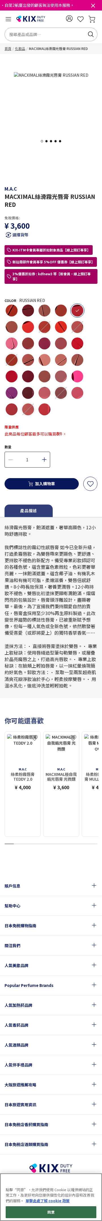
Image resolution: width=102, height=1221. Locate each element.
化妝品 (20, 48)
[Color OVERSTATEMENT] (44, 327)
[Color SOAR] (61, 393)
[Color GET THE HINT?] (77, 393)
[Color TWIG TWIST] (61, 343)
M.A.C (11, 188)
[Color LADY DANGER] (61, 327)
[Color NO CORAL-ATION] (28, 327)
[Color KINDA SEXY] (61, 360)
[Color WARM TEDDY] (44, 310)
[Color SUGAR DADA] (12, 360)
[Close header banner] (92, 6)
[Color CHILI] (12, 310)
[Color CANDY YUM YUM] (77, 376)
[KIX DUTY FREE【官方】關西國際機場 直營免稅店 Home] (30, 19)
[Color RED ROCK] (77, 343)
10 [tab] (93, 844)
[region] (51, 1197)
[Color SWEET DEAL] (28, 409)
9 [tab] (83, 844)
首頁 (8, 48)
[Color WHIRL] (44, 376)
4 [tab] (57, 141)
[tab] (29, 511)
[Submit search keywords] (90, 34)
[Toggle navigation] (8, 19)
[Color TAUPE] (12, 327)
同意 (51, 1212)
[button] (69, 18)
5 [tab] (62, 141)
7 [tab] (65, 844)
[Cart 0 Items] (91, 19)
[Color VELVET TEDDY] (77, 360)
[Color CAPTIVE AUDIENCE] (44, 343)
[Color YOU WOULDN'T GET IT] (44, 393)
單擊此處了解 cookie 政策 (48, 1200)
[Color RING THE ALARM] (12, 409)
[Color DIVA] (28, 310)
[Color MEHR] (61, 376)
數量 (8, 446)
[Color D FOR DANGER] (28, 376)
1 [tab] (43, 141)
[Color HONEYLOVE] (44, 360)
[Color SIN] (28, 393)
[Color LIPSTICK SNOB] (12, 343)
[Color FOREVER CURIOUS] (44, 409)
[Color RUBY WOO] (12, 376)
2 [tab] (48, 141)
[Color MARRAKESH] (61, 310)
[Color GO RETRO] (28, 343)
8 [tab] (74, 844)
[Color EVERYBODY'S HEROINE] (12, 393)
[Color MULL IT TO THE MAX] (77, 327)
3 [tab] (53, 141)
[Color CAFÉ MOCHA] (28, 360)
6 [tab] (55, 844)
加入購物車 (45, 483)
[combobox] (51, 34)
